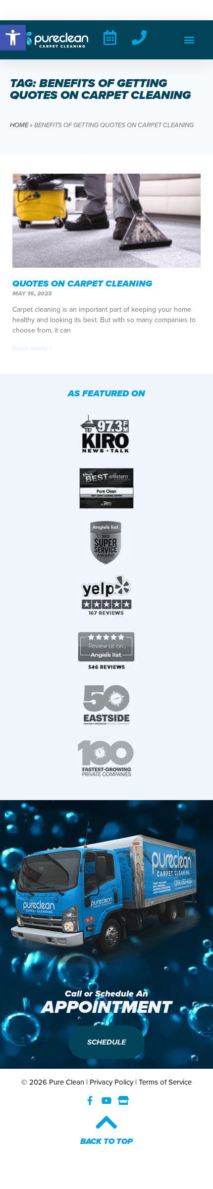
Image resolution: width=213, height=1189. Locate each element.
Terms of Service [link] (165, 1082)
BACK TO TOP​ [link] (106, 1141)
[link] (13, 37)
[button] (189, 40)
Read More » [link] (32, 348)
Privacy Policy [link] (111, 1082)
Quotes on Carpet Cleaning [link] (82, 283)
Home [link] (19, 125)
